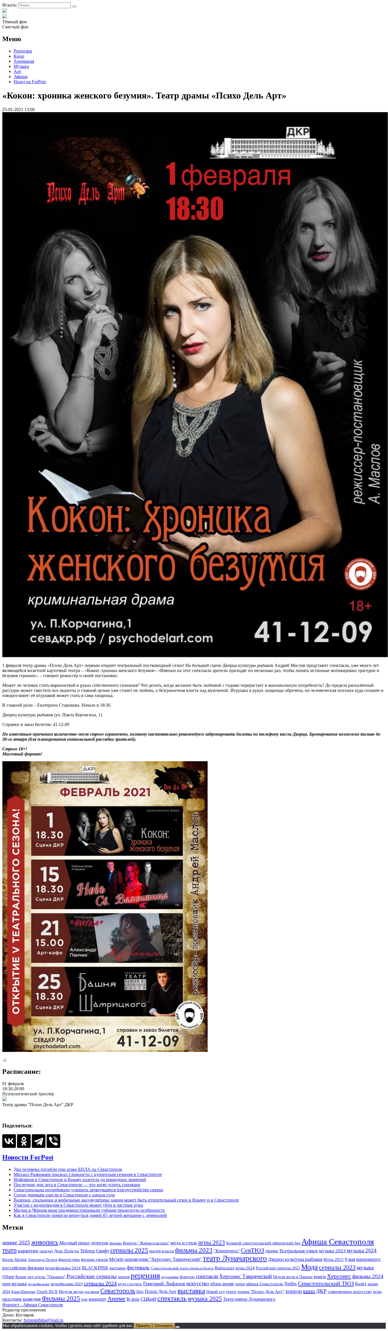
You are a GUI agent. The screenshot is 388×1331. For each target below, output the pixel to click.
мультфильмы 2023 (67, 1284)
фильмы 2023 (193, 1250)
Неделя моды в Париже (293, 1277)
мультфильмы (38, 1284)
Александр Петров (42, 1259)
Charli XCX (47, 1291)
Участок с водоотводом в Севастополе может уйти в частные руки (78, 1205)
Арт (17, 71)
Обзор (8, 1276)
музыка (365, 1268)
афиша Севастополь (264, 1284)
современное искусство (350, 1291)
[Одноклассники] (24, 1141)
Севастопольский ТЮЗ (326, 1283)
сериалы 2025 (129, 1250)
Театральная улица (298, 1250)
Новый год (215, 1291)
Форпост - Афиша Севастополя (32, 1304)
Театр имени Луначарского (249, 1299)
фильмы (115, 1243)
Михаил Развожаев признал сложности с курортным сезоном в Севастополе (88, 1174)
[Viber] (53, 1141)
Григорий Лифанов (164, 1283)
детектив (99, 1243)
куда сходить (130, 1284)
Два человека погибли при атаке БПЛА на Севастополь (68, 1169)
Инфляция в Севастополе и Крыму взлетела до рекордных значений (80, 1179)
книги (320, 1276)
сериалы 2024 (100, 1283)
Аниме (116, 1298)
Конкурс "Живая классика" (146, 1243)
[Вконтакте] (4, 16)
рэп (84, 1299)
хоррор (293, 1291)
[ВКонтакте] (9, 1141)
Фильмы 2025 (61, 1298)
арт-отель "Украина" (46, 1276)
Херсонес (339, 1276)
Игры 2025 (334, 1259)
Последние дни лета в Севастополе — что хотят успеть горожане (77, 1184)
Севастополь (117, 1290)
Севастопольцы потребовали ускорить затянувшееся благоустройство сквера (88, 1189)
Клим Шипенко (23, 1292)
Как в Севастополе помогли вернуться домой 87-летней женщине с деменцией (90, 1215)
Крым (20, 1276)
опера (240, 1284)
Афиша (21, 76)
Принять (143, 1326)
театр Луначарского (235, 1258)
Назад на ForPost (30, 81)
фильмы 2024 (367, 1276)
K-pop (133, 1299)
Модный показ (74, 1243)
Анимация (24, 61)
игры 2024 (245, 1268)
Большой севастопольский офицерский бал (263, 1243)
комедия (32, 1299)
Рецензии (23, 51)
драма (271, 1250)
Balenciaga (224, 1268)
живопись (44, 1242)
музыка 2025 (205, 1298)
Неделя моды (71, 1291)
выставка (191, 1290)
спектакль (172, 1298)
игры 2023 (211, 1242)
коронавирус (368, 1259)
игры (377, 1291)
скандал (46, 1251)
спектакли (207, 1276)
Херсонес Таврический (245, 1276)
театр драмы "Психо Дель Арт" (255, 1291)
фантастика (69, 1259)
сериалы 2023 (337, 1267)
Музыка (21, 66)
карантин (28, 1250)
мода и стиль (183, 1243)
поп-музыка (14, 1283)
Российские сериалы (91, 1276)
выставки (118, 1268)
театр (9, 1250)
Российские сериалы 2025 (278, 1268)
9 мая (350, 1259)
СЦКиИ (148, 1299)
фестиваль (138, 1268)
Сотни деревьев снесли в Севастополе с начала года (64, 1194)
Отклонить (164, 1326)
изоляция (92, 1292)
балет (360, 1283)
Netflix (290, 1283)
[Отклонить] (177, 1327)
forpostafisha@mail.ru (43, 1320)
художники (170, 1277)
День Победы (66, 1251)
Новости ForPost (27, 1157)
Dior (140, 1291)
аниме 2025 (16, 1242)
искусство (197, 1283)
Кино (19, 56)
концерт (97, 1299)
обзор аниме (222, 1283)
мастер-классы (161, 1251)
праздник (12, 1299)
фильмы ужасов (94, 1259)
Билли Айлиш (14, 1259)
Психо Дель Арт (160, 1291)
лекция (124, 1277)
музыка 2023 (332, 1250)
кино (309, 1291)
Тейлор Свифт (94, 1250)
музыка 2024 (362, 1250)
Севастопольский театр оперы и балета (182, 1268)
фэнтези (187, 1276)
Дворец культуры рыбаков (295, 1259)
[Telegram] (38, 1141)
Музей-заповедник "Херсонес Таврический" (155, 1259)
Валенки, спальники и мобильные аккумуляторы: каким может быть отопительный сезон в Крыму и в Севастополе (126, 1200)
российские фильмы (23, 1268)
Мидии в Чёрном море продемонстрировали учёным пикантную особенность (89, 1210)
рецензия (145, 1275)
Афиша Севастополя (337, 1241)
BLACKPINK (95, 1268)
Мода (309, 1267)
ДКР (321, 1291)
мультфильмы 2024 (63, 1268)
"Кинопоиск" (227, 1250)
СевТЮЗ (252, 1250)
